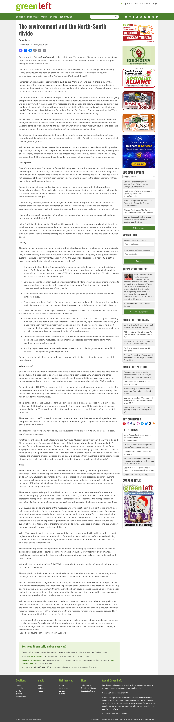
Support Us (33, 16)
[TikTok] (134, 423)
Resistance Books (88, 688)
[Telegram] (142, 423)
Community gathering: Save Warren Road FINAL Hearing (136, 183)
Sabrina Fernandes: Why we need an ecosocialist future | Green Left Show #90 (138, 357)
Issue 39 (43, 44)
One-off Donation (36, 656)
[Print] (35, 50)
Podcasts (41, 688)
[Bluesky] (30, 50)
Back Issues (21, 696)
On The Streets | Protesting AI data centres (137, 349)
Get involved (66, 16)
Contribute (63, 688)
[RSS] (154, 423)
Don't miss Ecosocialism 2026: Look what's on (137, 382)
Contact (62, 691)
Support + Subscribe (133, 3)
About (61, 685)
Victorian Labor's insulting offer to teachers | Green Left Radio (138, 342)
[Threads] (150, 423)
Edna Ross (24, 40)
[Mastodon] (20, 50)
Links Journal (86, 685)
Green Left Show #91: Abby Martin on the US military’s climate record (139, 468)
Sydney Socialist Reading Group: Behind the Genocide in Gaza (138, 218)
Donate (147, 3)
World (18, 691)
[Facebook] (25, 50)
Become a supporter (31, 660)
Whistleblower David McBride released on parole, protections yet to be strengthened (139, 451)
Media (44, 16)
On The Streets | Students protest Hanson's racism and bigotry (138, 326)
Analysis (19, 688)
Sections (20, 16)
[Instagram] (138, 423)
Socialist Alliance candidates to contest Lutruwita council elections (139, 459)
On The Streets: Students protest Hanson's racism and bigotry (138, 436)
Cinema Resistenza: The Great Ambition (137, 211)
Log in (155, 3)
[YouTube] (124, 423)
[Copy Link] (44, 50)
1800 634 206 (42, 667)
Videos (40, 691)
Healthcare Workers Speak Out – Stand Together (138, 192)
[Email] (39, 50)
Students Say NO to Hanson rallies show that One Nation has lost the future (139, 391)
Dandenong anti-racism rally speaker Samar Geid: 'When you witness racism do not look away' (138, 375)
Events (53, 16)
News (18, 685)
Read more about (114, 713)
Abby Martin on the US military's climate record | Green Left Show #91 (138, 334)
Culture (19, 694)
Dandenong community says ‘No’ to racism (138, 443)
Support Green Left (135, 269)
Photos (40, 685)
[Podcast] (128, 423)
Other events (138, 228)
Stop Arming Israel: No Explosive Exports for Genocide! (138, 201)
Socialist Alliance (88, 691)
